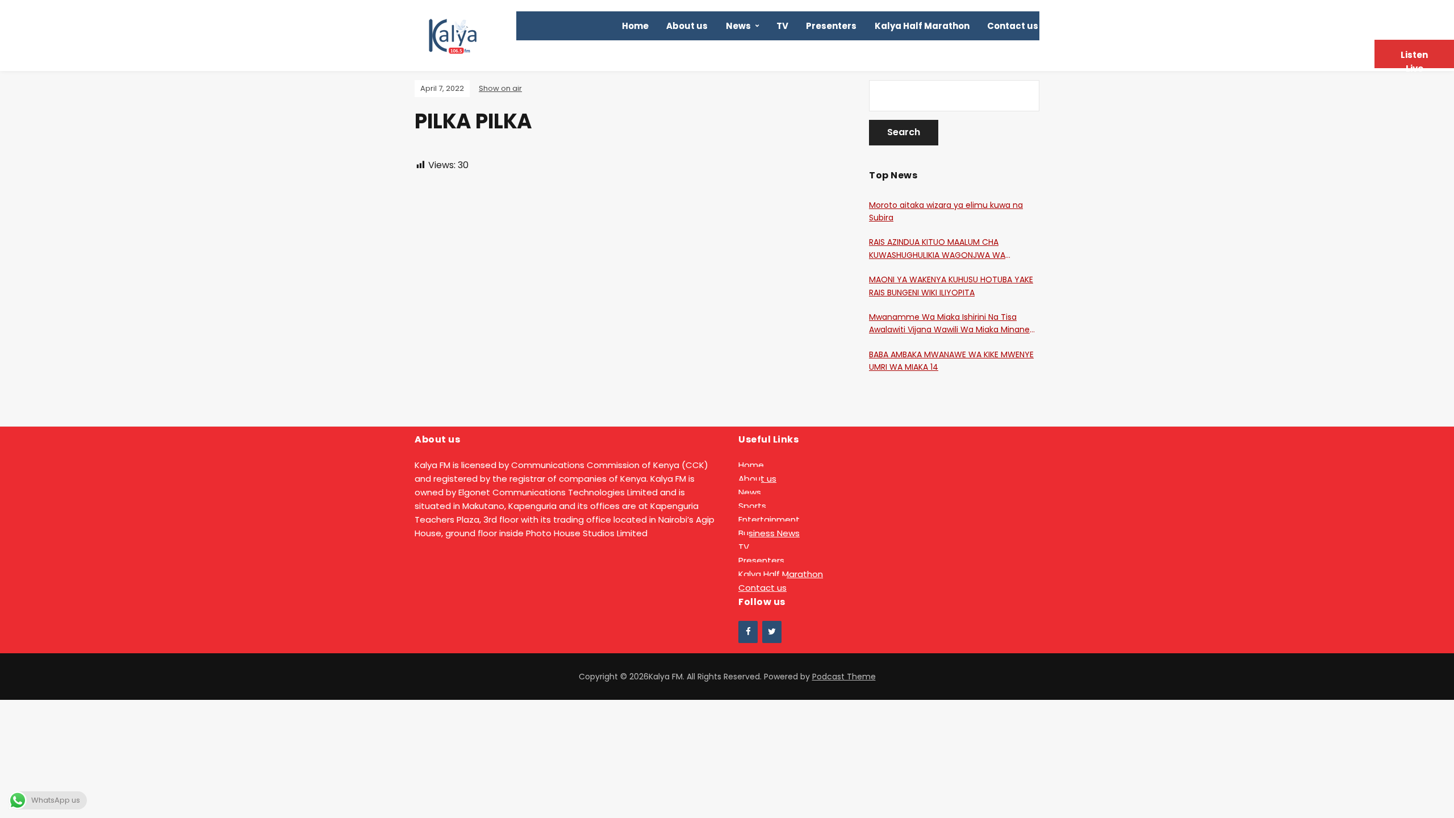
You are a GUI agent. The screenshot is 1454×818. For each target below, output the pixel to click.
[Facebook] (748, 632)
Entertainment (769, 519)
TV (782, 26)
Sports (752, 506)
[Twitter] (772, 632)
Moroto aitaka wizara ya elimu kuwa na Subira (946, 211)
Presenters (831, 26)
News (738, 26)
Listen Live (1414, 58)
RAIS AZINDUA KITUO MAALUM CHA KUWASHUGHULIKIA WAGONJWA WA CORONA (937, 248)
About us (687, 26)
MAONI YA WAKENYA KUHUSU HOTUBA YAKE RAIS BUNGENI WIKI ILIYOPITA (951, 286)
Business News (769, 533)
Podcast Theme (844, 676)
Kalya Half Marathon (922, 26)
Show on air (500, 88)
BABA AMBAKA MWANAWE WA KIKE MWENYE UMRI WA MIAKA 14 (951, 361)
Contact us (1012, 26)
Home (635, 26)
